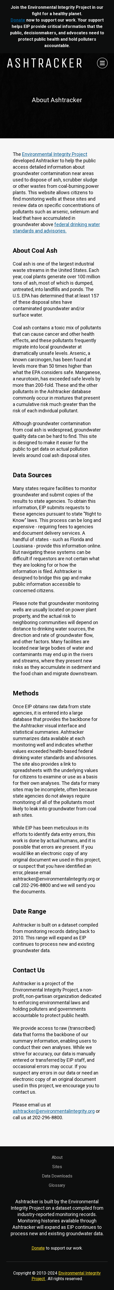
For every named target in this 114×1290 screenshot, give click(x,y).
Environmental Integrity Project (54, 154)
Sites (57, 1166)
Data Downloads (57, 1176)
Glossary (57, 1185)
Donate (18, 20)
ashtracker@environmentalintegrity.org (54, 1111)
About (57, 1157)
